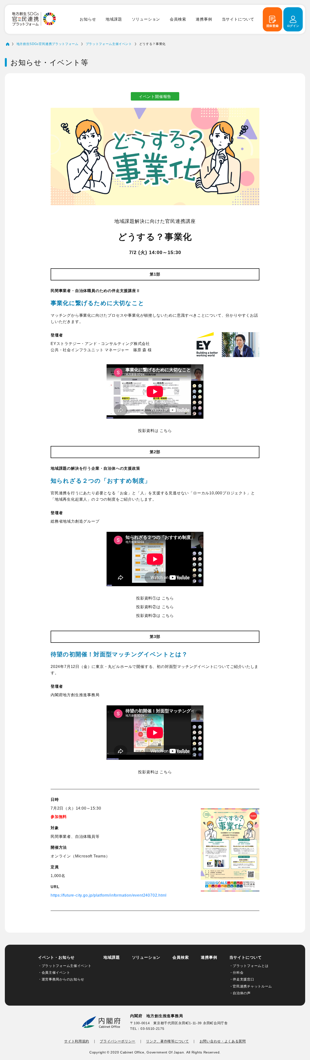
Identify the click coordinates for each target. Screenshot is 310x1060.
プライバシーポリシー (117, 1041)
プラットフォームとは (250, 966)
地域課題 (114, 19)
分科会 (238, 972)
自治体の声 (242, 993)
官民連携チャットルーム (252, 986)
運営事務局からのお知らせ (63, 979)
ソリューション (146, 19)
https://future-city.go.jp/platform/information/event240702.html (108, 895)
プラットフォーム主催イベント (67, 966)
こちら (166, 431)
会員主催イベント (56, 972)
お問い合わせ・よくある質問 (223, 1041)
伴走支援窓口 (243, 979)
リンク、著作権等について (167, 1041)
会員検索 (178, 19)
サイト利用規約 (76, 1041)
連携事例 (204, 19)
